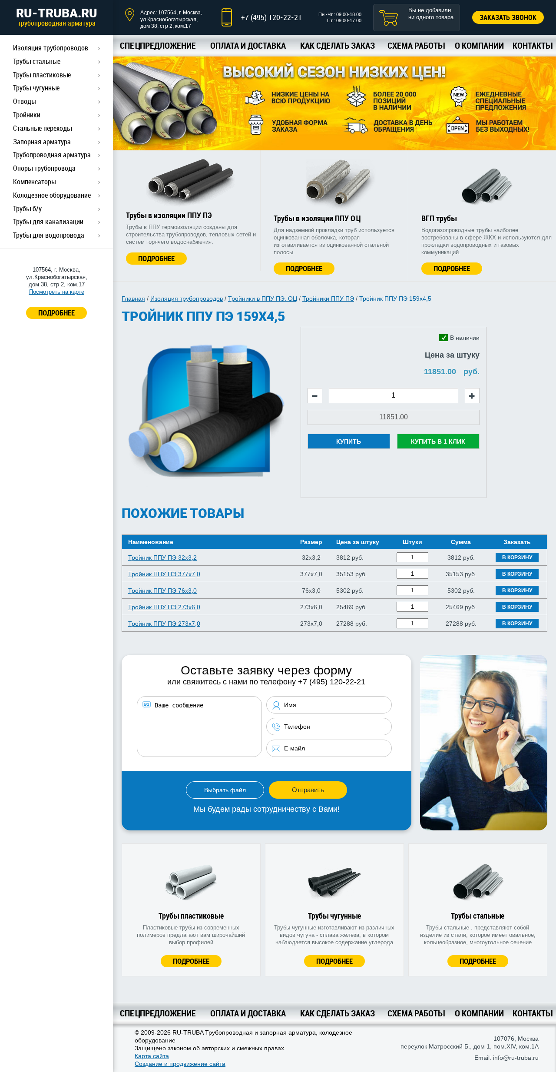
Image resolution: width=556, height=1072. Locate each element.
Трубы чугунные (36, 88)
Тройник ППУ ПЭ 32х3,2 (162, 557)
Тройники (26, 114)
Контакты (532, 45)
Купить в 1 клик (438, 441)
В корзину (517, 557)
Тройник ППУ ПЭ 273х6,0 (164, 607)
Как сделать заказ (337, 45)
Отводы (24, 101)
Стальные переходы (42, 128)
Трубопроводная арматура (52, 154)
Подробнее (156, 258)
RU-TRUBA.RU (56, 17)
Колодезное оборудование (52, 195)
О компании (479, 45)
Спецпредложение (158, 45)
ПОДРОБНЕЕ (56, 313)
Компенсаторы (34, 181)
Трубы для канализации (48, 221)
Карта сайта (152, 1055)
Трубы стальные (36, 61)
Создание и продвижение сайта (180, 1063)
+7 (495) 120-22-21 (271, 17)
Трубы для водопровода (48, 235)
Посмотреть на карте (56, 292)
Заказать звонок (508, 17)
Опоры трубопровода (44, 168)
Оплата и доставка (248, 45)
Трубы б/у (27, 208)
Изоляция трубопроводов (50, 48)
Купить (348, 441)
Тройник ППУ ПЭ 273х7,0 (164, 623)
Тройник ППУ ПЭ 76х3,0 (162, 590)
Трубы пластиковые (42, 75)
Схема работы (415, 45)
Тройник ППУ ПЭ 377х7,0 (164, 574)
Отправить (308, 789)
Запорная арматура (42, 141)
